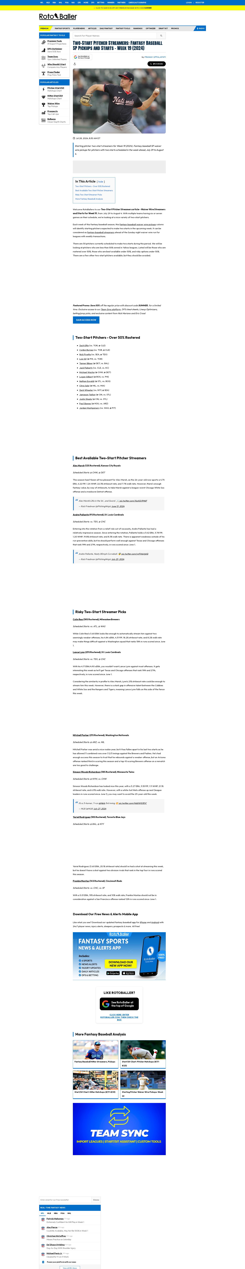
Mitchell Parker (81, 735)
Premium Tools (54, 41)
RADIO (202, 28)
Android (155, 922)
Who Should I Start (56, 64)
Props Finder (53, 72)
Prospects (52, 111)
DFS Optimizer (54, 49)
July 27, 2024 (100, 808)
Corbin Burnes (86, 350)
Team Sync (52, 56)
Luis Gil (82, 358)
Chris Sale (84, 385)
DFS (92, 3)
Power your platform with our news (61, 1262)
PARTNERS (121, 3)
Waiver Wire (53, 103)
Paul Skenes (85, 403)
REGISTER (200, 3)
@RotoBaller (158, 64)
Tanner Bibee (85, 363)
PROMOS (175, 28)
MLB (48, 3)
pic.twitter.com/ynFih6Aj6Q (134, 553)
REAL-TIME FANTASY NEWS (52, 1208)
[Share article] (74, 64)
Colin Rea (78, 619)
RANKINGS (137, 28)
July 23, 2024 (117, 559)
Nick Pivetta (85, 354)
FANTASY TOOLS (123, 28)
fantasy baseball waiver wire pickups (138, 224)
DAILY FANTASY (106, 28)
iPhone (143, 922)
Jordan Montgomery (89, 408)
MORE (86, 3)
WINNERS (110, 3)
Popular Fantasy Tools (52, 35)
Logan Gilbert (86, 376)
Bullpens (51, 119)
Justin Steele (85, 399)
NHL (60, 3)
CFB (79, 3)
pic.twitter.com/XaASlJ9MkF (133, 500)
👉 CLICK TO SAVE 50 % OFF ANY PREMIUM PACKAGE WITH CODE (122, 8)
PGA (66, 3)
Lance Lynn (79, 652)
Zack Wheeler (86, 390)
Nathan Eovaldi (86, 381)
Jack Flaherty (86, 367)
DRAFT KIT (163, 28)
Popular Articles (49, 82)
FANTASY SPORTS (62, 28)
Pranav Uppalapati (155, 57)
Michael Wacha (86, 372)
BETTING (100, 3)
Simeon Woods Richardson (87, 772)
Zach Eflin (84, 345)
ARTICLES (92, 28)
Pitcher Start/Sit (55, 88)
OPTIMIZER (150, 28)
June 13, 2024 (117, 506)
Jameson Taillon (87, 394)
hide (100, 181)
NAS (73, 3)
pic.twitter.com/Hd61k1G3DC (133, 803)
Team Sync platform (111, 309)
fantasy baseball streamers (100, 232)
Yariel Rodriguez (81, 817)
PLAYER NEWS (79, 28)
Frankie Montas (81, 881)
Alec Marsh (78, 465)
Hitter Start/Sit (55, 96)
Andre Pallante (81, 514)
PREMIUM (44, 28)
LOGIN (189, 3)
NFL (41, 3)
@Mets (102, 803)
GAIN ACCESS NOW (86, 320)
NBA (54, 3)
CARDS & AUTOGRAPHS (137, 3)
